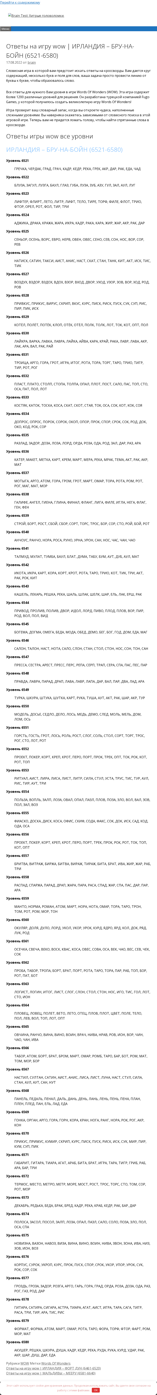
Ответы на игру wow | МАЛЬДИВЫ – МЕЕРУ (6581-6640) (50, 1373)
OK (96, 1390)
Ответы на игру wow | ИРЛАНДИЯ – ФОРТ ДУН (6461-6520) (53, 1368)
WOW (24, 1363)
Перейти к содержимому (20, 2)
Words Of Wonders (56, 1363)
